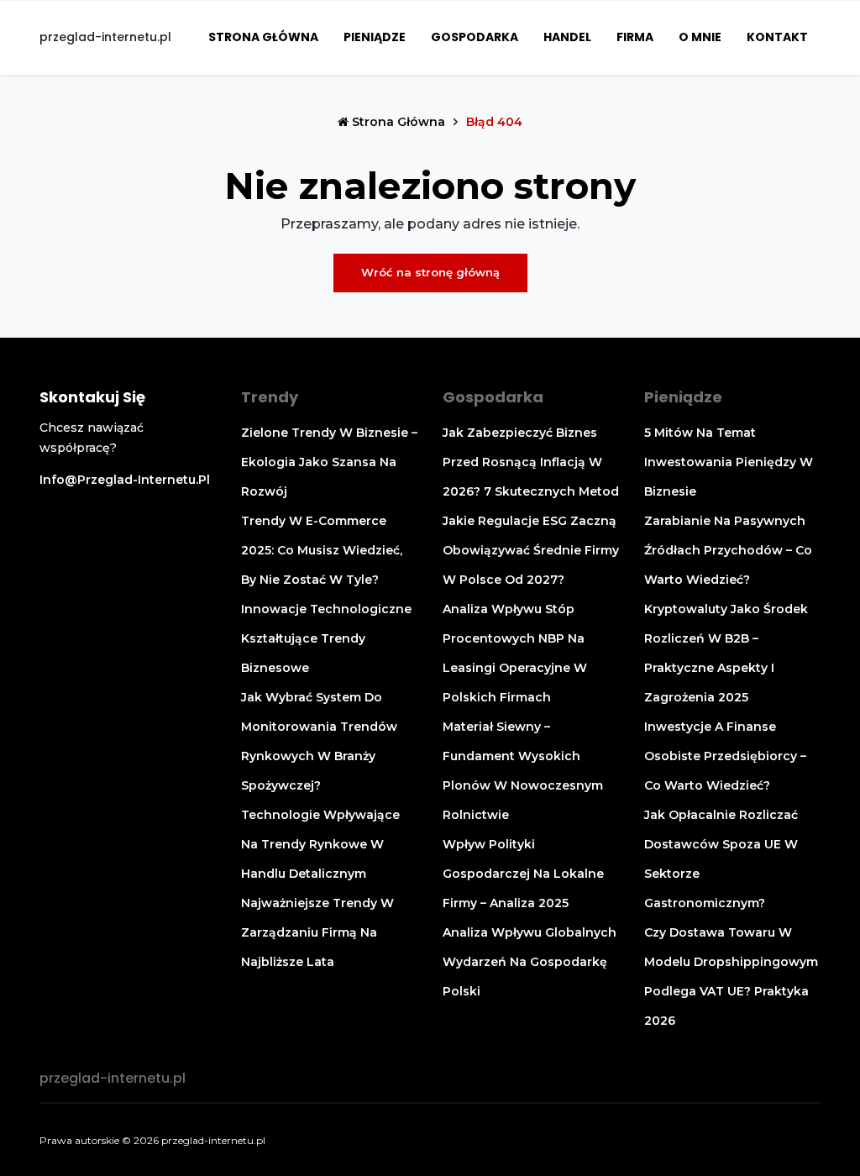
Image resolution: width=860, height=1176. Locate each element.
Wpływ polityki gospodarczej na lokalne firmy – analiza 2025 (523, 874)
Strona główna (263, 37)
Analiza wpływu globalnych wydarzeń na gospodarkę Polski (529, 962)
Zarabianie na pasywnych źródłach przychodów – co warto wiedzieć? (728, 550)
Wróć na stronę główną (430, 272)
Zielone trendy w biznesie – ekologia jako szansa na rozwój (329, 462)
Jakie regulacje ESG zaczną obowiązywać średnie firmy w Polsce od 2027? (531, 550)
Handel (567, 37)
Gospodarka (474, 37)
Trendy (269, 396)
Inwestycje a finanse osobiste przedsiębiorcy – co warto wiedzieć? (725, 756)
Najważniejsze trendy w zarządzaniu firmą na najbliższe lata (317, 932)
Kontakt (777, 37)
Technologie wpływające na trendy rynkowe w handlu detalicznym (320, 844)
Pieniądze (374, 37)
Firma (634, 37)
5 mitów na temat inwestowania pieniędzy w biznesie (728, 462)
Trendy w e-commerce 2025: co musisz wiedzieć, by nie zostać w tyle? (321, 550)
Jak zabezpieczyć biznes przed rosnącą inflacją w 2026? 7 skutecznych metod (531, 462)
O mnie (700, 37)
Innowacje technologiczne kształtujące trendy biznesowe (326, 638)
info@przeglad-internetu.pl (124, 479)
